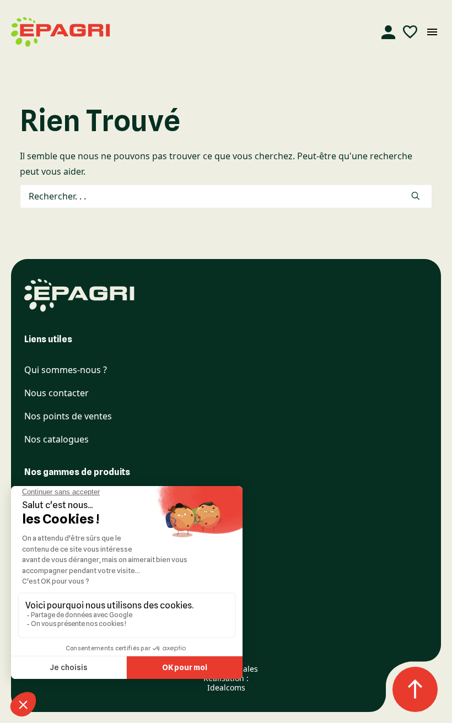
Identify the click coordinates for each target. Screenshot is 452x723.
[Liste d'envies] (410, 32)
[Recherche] (226, 196)
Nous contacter (56, 393)
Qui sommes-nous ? (65, 370)
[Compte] (388, 32)
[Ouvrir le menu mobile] (432, 32)
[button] (415, 195)
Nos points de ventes (68, 416)
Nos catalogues (56, 439)
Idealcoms (226, 687)
